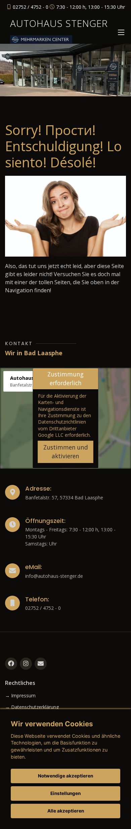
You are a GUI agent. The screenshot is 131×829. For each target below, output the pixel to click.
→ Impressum (20, 695)
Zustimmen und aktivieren (65, 451)
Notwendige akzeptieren (65, 775)
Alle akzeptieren (65, 811)
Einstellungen (65, 793)
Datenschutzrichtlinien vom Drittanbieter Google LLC (62, 428)
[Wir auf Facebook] (11, 664)
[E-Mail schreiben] (41, 664)
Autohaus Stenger (59, 23)
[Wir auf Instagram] (26, 664)
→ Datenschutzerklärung (32, 707)
